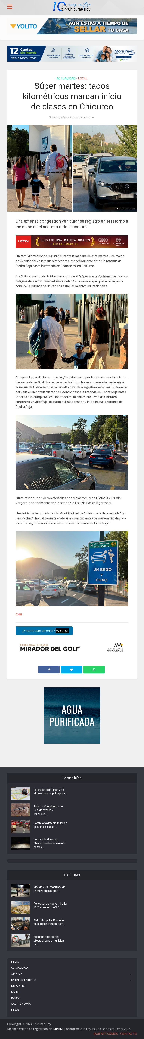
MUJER (15, 991)
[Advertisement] (72, 755)
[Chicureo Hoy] (72, 6)
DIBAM (58, 1029)
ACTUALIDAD (66, 78)
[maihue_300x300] (72, 715)
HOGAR (15, 997)
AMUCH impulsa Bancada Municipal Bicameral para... (49, 922)
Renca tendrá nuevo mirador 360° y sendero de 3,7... (50, 905)
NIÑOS (15, 1009)
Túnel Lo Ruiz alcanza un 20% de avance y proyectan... (48, 810)
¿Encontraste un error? (45, 631)
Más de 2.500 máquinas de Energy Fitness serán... (49, 889)
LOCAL (82, 78)
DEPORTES (18, 985)
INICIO (15, 961)
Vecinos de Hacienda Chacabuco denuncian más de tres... (50, 843)
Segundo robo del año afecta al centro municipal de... (49, 940)
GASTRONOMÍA (21, 1003)
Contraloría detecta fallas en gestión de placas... (50, 825)
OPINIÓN (16, 973)
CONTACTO (128, 1034)
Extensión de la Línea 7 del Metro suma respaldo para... (50, 791)
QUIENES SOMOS (106, 1034)
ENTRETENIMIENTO (23, 979)
